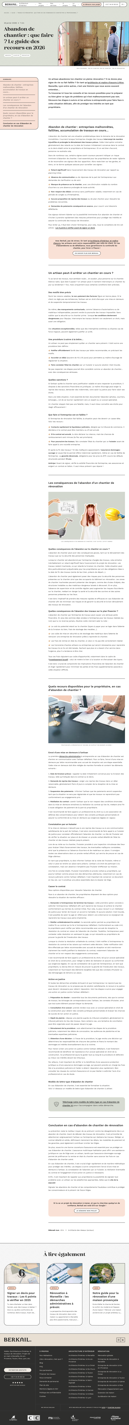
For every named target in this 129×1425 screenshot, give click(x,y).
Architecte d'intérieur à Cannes (81, 1390)
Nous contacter (46, 1378)
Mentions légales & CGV (49, 1389)
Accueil (6, 12)
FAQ (41, 1367)
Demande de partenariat (49, 1381)
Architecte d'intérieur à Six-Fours (82, 1369)
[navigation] (11, 4)
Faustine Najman (114, 1407)
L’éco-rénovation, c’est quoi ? (51, 1359)
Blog (13, 12)
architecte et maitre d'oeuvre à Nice (106, 82)
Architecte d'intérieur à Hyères (81, 1376)
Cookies (43, 1396)
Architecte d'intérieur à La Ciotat (82, 1365)
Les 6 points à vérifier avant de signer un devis (75, 228)
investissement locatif (58, 660)
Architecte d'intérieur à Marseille (82, 1355)
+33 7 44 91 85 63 (111, 4)
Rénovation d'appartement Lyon (110, 1389)
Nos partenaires (46, 1370)
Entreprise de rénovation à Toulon (111, 1378)
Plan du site (44, 1385)
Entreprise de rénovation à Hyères (111, 1381)
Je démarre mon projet (91, 4)
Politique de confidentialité (50, 1393)
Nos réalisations (46, 1355)
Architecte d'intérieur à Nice (80, 1386)
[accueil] (17, 1340)
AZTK (103, 1407)
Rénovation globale (105, 1355)
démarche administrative (70, 756)
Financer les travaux (48, 1374)
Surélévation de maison (107, 1396)
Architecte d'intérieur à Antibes (81, 1394)
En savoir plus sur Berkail (86, 253)
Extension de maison (106, 1393)
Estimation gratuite (18, 1370)
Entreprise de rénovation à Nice (110, 1385)
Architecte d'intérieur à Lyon (80, 1398)
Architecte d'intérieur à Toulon (81, 1373)
